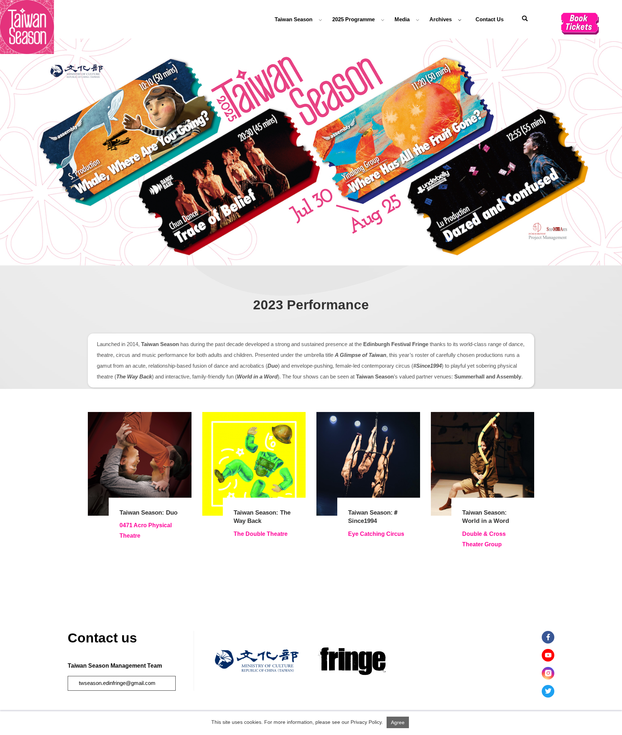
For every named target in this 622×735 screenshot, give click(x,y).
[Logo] (27, 26)
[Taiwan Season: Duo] (139, 464)
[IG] (548, 673)
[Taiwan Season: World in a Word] (483, 464)
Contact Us (489, 19)
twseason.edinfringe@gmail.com (117, 683)
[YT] (548, 655)
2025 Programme (353, 19)
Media (402, 19)
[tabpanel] (311, 152)
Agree (398, 722)
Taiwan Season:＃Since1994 (373, 517)
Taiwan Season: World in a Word (485, 517)
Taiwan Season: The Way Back (262, 517)
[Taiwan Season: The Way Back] (254, 464)
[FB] (548, 637)
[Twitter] (548, 691)
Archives (440, 19)
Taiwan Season (293, 19)
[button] (524, 19)
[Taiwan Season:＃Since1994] (368, 464)
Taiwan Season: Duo (148, 512)
